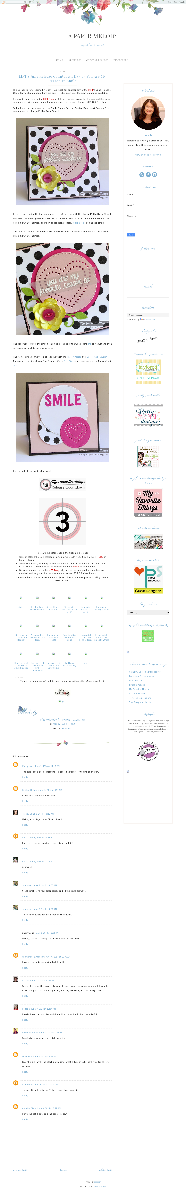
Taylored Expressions (140, 698)
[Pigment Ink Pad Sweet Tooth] (53, 626)
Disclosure (120, 60)
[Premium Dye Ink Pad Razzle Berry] (37, 626)
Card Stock (79, 223)
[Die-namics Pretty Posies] (102, 598)
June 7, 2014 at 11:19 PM (47, 766)
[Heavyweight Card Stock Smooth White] (102, 626)
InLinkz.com (18, 677)
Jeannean (27, 885)
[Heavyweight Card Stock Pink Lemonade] (37, 654)
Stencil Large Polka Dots (53, 608)
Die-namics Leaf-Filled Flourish (21, 637)
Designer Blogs (99, 1186)
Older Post (105, 1170)
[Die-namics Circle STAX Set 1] (86, 598)
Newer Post (20, 1170)
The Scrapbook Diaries (141, 702)
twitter (66, 720)
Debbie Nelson (29, 790)
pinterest (79, 720)
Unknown (27, 1056)
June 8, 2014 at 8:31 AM (47, 933)
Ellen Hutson (136, 680)
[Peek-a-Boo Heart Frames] (37, 598)
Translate (151, 319)
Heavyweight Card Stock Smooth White (101, 637)
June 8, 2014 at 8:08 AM (45, 909)
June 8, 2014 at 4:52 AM (50, 790)
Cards (64, 728)
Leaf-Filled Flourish (96, 356)
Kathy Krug (28, 766)
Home (59, 60)
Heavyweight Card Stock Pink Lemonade (37, 667)
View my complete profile (148, 154)
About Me (75, 60)
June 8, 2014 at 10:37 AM (42, 980)
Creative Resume (97, 60)
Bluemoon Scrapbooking (141, 676)
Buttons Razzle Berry (69, 664)
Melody (148, 135)
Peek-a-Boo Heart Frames (37, 608)
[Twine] (86, 654)
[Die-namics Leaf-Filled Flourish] (21, 626)
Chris (25, 861)
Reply (25, 777)
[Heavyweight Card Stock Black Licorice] (21, 654)
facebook (53, 720)
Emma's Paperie (137, 684)
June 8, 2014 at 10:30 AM (58, 956)
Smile (21, 607)
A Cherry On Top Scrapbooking (145, 671)
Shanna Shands (30, 1032)
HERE (100, 557)
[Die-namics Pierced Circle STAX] (69, 598)
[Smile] (21, 598)
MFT (90, 90)
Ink (89, 343)
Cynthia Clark (29, 1108)
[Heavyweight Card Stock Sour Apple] (53, 654)
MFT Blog (48, 99)
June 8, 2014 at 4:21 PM (46, 1084)
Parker (25, 980)
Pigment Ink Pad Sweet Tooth (53, 637)
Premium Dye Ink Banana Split (69, 637)
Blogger (97, 1182)
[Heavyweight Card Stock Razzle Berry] (86, 626)
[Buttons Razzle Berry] (69, 654)
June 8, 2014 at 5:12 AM (42, 813)
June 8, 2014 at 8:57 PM (49, 1108)
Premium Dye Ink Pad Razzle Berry (37, 637)
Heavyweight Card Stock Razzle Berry (86, 637)
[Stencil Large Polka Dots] (53, 598)
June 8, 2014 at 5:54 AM (40, 837)
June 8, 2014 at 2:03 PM (51, 1032)
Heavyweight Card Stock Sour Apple (53, 665)
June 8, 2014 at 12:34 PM (43, 1008)
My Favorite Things (139, 689)
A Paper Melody (93, 36)
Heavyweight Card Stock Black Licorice (21, 665)
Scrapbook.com (137, 693)
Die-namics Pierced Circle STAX (69, 609)
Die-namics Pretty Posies (102, 608)
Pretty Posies (74, 356)
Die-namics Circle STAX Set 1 (86, 609)
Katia (25, 837)
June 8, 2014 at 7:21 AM (40, 861)
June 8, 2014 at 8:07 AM (45, 885)
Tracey (25, 813)
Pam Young (27, 1084)
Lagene (26, 1008)
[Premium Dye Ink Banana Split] (69, 626)
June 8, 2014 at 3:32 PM (45, 1056)
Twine (86, 663)
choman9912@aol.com (33, 956)
